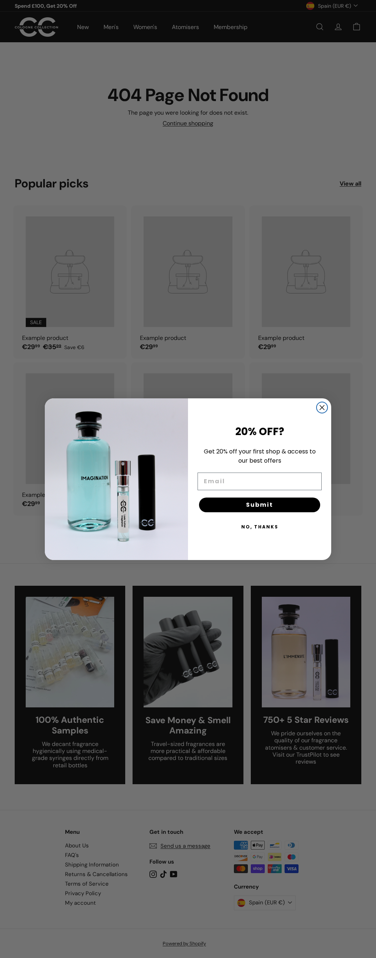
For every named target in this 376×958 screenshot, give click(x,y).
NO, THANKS (259, 527)
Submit (259, 504)
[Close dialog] (322, 407)
